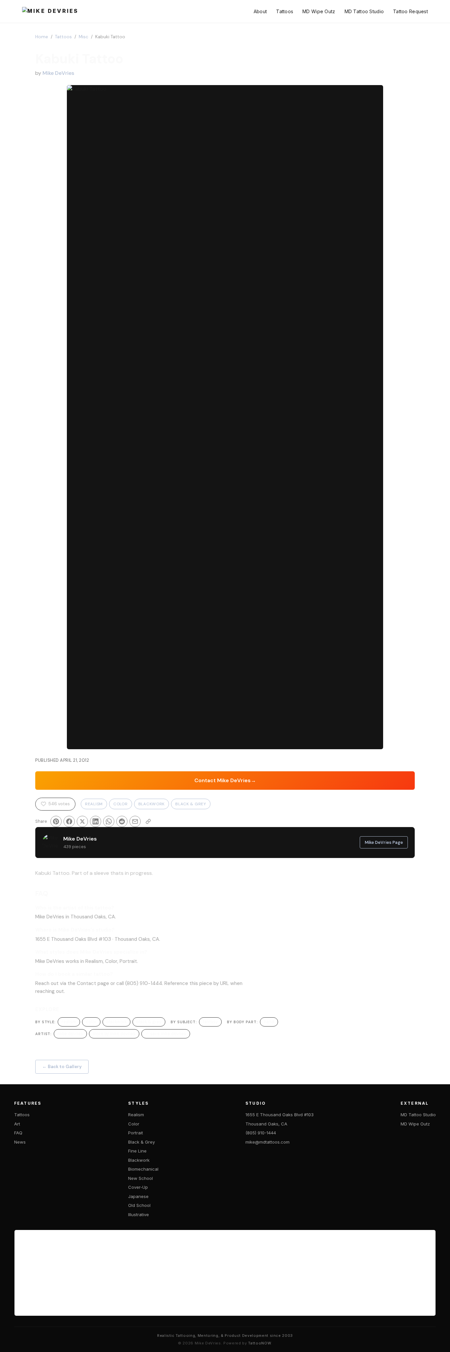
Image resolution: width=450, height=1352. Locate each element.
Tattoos (284, 11)
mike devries (70, 1033)
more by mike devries (114, 1033)
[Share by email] (135, 821)
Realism (94, 804)
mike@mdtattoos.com (267, 1142)
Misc (83, 37)
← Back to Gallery (62, 1066)
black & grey (148, 1022)
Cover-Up (138, 1187)
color (91, 1022)
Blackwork (151, 804)
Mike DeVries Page (384, 842)
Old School (139, 1205)
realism (69, 1022)
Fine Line (137, 1150)
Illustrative (138, 1214)
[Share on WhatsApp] (108, 821)
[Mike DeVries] (50, 11)
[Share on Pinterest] (56, 821)
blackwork (116, 1022)
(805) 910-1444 (260, 1132)
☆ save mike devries (165, 1033)
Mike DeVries (58, 73)
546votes (59, 804)
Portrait (135, 1132)
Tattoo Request (410, 11)
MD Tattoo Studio (364, 11)
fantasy (210, 1022)
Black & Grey (190, 804)
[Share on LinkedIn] (95, 821)
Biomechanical (143, 1169)
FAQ (18, 1132)
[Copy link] (148, 821)
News (20, 1142)
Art (17, 1123)
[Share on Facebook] (69, 821)
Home (41, 37)
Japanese (138, 1196)
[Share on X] (82, 821)
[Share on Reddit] (121, 821)
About (260, 11)
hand (269, 1022)
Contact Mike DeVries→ (225, 780)
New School (140, 1178)
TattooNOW (259, 1343)
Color (120, 804)
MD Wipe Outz (318, 11)
